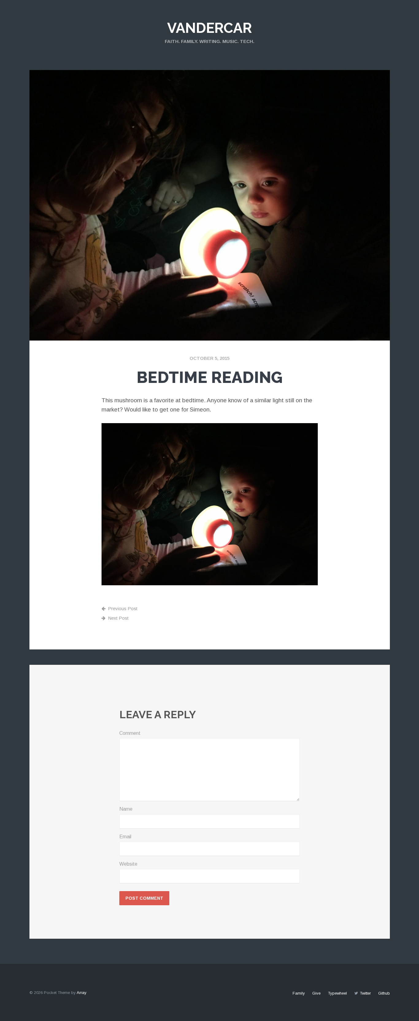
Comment (129, 733)
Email (125, 836)
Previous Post (122, 608)
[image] (210, 504)
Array (81, 992)
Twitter (365, 993)
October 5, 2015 (209, 358)
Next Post (118, 618)
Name (126, 809)
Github (384, 993)
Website (128, 864)
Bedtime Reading (209, 377)
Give (316, 993)
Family (299, 993)
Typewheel (337, 993)
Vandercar (209, 28)
